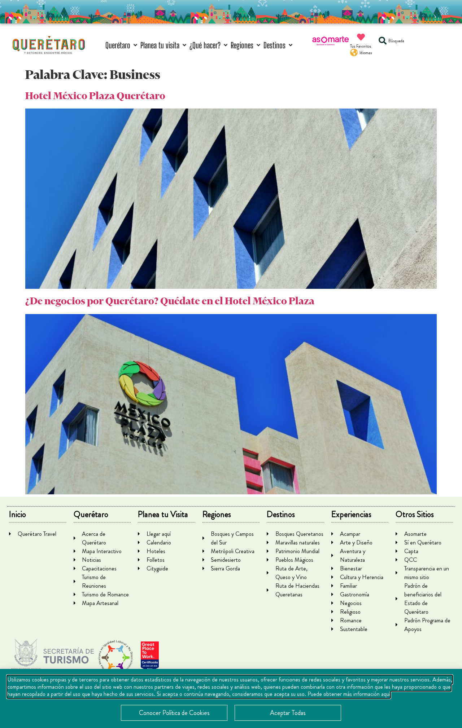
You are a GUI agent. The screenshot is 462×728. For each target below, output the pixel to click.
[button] (122, 45)
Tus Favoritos (360, 46)
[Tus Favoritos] (361, 37)
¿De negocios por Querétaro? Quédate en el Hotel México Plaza (169, 301)
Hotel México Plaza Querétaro (95, 95)
